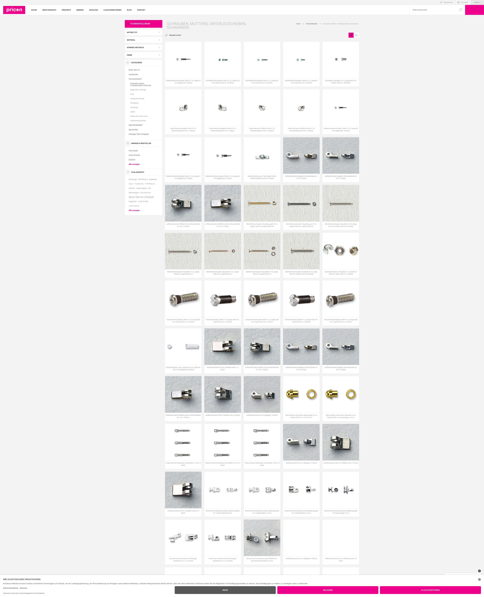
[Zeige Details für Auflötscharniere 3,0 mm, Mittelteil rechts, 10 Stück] (222, 350)
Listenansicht (356, 35)
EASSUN (132, 160)
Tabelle (351, 35)
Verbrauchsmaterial (137, 99)
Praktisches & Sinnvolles (139, 116)
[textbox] (433, 10)
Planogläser (134, 103)
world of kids (143, 201)
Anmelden (464, 2)
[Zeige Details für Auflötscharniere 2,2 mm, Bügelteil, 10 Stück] (301, 542)
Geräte (132, 112)
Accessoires (133, 74)
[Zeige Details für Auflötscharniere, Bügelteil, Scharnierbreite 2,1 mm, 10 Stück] (301, 159)
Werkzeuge (134, 107)
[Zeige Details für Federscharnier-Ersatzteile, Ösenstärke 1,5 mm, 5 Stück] (262, 446)
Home (298, 24)
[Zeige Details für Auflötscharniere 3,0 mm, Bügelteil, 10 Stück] (262, 398)
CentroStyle (133, 151)
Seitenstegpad (134, 193)
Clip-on (131, 184)
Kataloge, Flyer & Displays (139, 134)
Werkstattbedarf (135, 79)
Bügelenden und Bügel (138, 90)
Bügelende (153, 179)
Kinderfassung (150, 184)
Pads (132, 94)
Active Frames (134, 155)
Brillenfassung (143, 179)
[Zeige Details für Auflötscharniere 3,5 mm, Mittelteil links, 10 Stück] (340, 446)
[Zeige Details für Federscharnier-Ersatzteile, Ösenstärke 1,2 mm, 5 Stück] (183, 446)
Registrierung (448, 2)
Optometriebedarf (136, 125)
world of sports (134, 206)
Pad (149, 188)
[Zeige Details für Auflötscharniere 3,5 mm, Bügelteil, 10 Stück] (301, 446)
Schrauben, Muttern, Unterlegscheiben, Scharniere (140, 84)
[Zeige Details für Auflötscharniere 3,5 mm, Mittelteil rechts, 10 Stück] (183, 494)
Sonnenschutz (145, 193)
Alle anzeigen (134, 164)
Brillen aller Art (134, 70)
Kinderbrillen (139, 184)
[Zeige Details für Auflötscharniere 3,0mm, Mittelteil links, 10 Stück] (222, 398)
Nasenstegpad (141, 188)
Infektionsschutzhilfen (138, 121)
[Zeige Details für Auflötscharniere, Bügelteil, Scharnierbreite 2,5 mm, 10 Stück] (340, 159)
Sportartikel (133, 130)
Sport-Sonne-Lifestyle (141, 196)
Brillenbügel (133, 179)
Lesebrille (132, 188)
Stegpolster (133, 201)
